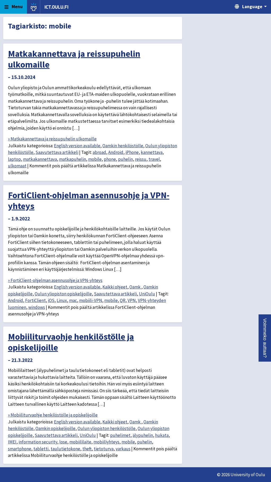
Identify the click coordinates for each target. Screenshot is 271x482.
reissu (140, 159)
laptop (14, 159)
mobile (95, 159)
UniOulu (147, 294)
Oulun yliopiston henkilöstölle (107, 428)
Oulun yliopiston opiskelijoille (63, 294)
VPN (132, 300)
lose (63, 442)
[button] (265, 338)
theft (87, 449)
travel (154, 159)
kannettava (151, 152)
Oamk (135, 287)
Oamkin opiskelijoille (55, 428)
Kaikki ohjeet (114, 287)
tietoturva (104, 449)
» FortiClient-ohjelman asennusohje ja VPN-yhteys (55, 280)
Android (115, 152)
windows (36, 307)
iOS (51, 300)
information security (38, 442)
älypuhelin (143, 435)
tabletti (40, 449)
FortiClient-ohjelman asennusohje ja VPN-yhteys (88, 200)
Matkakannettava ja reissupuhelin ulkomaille (74, 59)
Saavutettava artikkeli (56, 152)
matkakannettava (40, 159)
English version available (77, 146)
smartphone (19, 449)
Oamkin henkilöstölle (122, 146)
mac (73, 300)
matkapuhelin (72, 159)
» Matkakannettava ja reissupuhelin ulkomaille (52, 139)
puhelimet (120, 435)
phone (110, 159)
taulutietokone (65, 449)
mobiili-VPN (90, 300)
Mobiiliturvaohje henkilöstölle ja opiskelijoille (71, 342)
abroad (99, 152)
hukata (162, 435)
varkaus (123, 449)
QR (122, 300)
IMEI (12, 442)
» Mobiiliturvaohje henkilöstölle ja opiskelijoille (53, 415)
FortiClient (35, 300)
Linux (62, 300)
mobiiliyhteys (106, 442)
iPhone (132, 152)
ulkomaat (17, 166)
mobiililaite (80, 442)
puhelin (125, 159)
